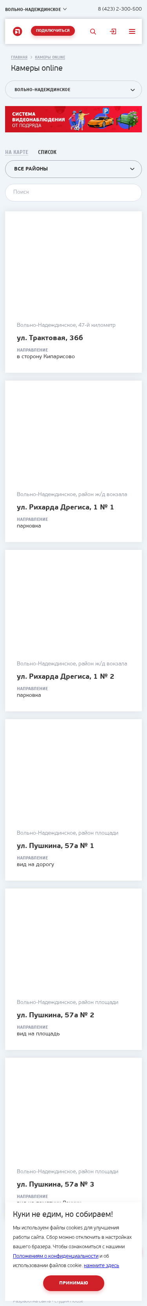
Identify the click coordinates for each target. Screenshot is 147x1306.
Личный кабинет (113, 31)
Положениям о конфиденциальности (55, 1256)
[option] (73, 119)
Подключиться (53, 31)
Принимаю (73, 1283)
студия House (68, 1301)
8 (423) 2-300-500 (120, 9)
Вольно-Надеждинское (33, 9)
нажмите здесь (101, 1265)
